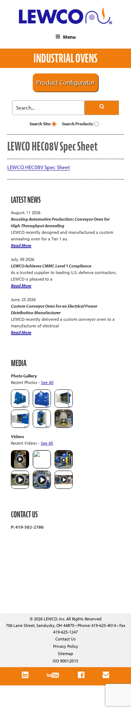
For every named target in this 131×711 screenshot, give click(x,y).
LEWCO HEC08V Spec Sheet (38, 167)
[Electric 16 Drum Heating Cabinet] (64, 406)
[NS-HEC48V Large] (42, 406)
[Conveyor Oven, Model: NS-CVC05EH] (64, 426)
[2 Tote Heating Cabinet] (20, 426)
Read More (21, 245)
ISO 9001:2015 (65, 661)
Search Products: (78, 123)
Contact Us (65, 639)
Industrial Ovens (65, 58)
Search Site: (40, 123)
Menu (69, 37)
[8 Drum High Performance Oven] (42, 426)
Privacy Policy (65, 646)
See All (47, 382)
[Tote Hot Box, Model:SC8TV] (20, 406)
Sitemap (65, 653)
